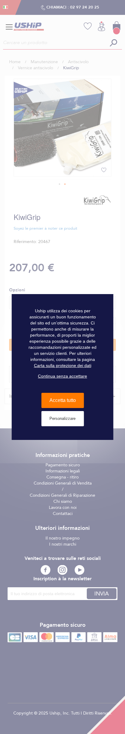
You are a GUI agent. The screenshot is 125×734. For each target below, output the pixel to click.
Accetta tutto (62, 400)
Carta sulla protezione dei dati (62, 365)
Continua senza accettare (62, 376)
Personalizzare (62, 418)
